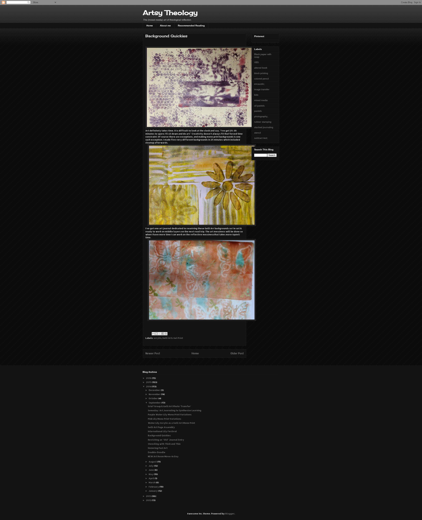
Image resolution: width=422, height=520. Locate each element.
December (155, 390)
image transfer (261, 89)
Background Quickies (159, 435)
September (155, 402)
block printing (261, 73)
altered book (260, 67)
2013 (149, 496)
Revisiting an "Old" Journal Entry (166, 439)
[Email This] (153, 333)
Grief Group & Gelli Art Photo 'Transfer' (169, 406)
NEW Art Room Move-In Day (163, 456)
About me (165, 25)
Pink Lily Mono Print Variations (164, 418)
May (151, 474)
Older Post (237, 353)
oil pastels (259, 105)
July (151, 465)
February (154, 486)
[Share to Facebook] (162, 333)
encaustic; (259, 84)
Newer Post (152, 353)
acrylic (157, 338)
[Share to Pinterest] (165, 333)
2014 (149, 386)
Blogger (229, 513)
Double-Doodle (156, 452)
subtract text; (261, 138)
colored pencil (261, 78)
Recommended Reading (191, 25)
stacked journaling (263, 127)
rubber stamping (262, 122)
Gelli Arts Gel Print (172, 338)
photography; (261, 116)
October (153, 398)
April (152, 478)
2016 (149, 378)
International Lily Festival (162, 431)
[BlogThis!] (156, 333)
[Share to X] (159, 333)
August (153, 461)
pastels (258, 111)
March (152, 482)
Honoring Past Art (157, 448)
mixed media (261, 100)
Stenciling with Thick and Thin (164, 444)
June (151, 470)
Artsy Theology (170, 13)
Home (149, 25)
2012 (149, 500)
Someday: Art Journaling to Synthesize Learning (174, 410)
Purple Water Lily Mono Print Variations (170, 414)
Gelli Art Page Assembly (161, 427)
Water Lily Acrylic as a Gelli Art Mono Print (171, 423)
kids (256, 94)
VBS (256, 62)
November (155, 394)
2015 (149, 382)
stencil (257, 132)
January (153, 490)
